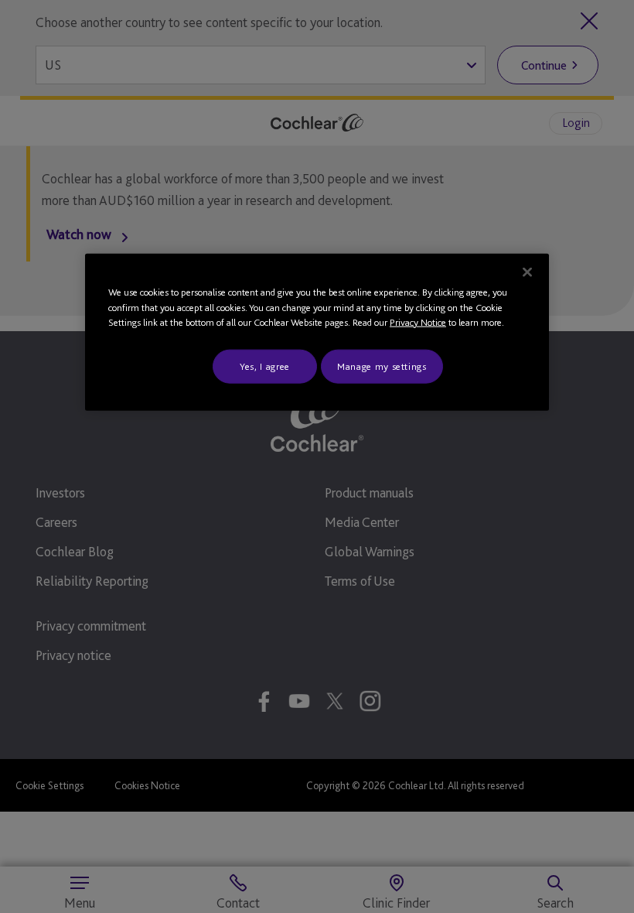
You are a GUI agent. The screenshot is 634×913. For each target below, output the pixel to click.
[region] (317, 332)
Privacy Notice (418, 322)
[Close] (527, 272)
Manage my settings (382, 365)
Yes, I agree (265, 365)
